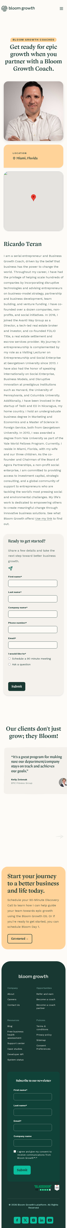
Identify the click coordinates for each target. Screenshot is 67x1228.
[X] (25, 1220)
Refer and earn (44, 994)
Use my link (43, 518)
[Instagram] (33, 1220)
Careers (11, 999)
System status (15, 1059)
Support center (16, 1043)
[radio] (32, 659)
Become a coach (45, 999)
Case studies (14, 1049)
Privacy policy (44, 1034)
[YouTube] (50, 1220)
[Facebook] (17, 1220)
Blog (9, 1026)
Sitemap (41, 1040)
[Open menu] (61, 8)
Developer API (15, 1054)
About (10, 994)
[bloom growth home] (18, 9)
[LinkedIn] (41, 1220)
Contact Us (13, 1005)
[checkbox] (32, 661)
